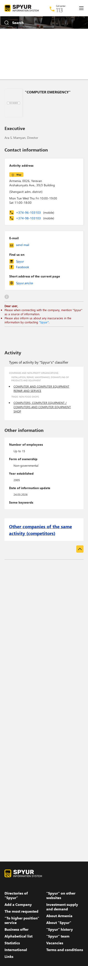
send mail (22, 245)
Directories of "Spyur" (16, 895)
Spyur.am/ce (24, 283)
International (16, 949)
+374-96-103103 (35, 212)
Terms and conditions (64, 949)
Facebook (22, 267)
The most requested (21, 911)
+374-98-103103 (35, 218)
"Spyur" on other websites (60, 895)
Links (9, 956)
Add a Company (18, 904)
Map (18, 174)
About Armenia (59, 916)
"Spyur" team (57, 936)
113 (59, 10)
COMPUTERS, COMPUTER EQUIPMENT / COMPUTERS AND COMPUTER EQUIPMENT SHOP (42, 407)
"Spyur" (44, 322)
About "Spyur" (58, 922)
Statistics (12, 943)
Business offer (16, 929)
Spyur (20, 261)
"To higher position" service (22, 920)
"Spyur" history (59, 929)
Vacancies (54, 943)
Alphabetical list (18, 936)
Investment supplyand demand (62, 906)
